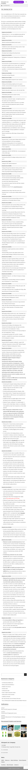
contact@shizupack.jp (17, 186)
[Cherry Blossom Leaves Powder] (17, 734)
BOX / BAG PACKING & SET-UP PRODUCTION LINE (11, 698)
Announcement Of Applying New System (9, 713)
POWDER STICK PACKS (6, 686)
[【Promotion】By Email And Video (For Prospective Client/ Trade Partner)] (17, 728)
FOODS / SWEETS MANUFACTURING (8, 692)
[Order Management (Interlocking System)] (11, 734)
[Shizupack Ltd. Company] (6, 2)
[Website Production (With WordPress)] (24, 728)
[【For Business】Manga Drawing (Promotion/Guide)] (11, 728)
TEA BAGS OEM (5, 688)
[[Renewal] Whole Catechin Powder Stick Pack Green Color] (4, 734)
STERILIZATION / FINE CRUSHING (8, 694)
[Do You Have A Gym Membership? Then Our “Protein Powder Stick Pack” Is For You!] (24, 734)
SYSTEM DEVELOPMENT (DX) (7, 682)
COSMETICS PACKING (6, 696)
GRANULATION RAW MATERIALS (8, 684)
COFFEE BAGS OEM (5, 690)
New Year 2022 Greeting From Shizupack (9, 709)
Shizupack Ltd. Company (16, 768)
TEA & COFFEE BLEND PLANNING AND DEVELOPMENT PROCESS (14, 700)
